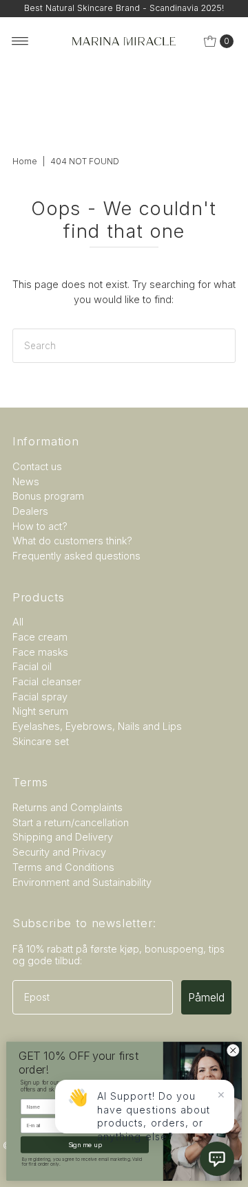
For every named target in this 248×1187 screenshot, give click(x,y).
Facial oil (32, 666)
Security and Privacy (59, 852)
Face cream (40, 637)
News (25, 481)
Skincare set (40, 741)
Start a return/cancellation (70, 822)
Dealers (30, 511)
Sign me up (85, 1145)
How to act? (40, 526)
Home (24, 161)
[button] (217, 1159)
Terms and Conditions (63, 867)
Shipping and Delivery (62, 837)
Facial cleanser (46, 681)
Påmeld (206, 997)
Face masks (40, 652)
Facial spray (40, 696)
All (17, 622)
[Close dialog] (233, 1050)
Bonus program (48, 496)
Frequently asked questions (76, 556)
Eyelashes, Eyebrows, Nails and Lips (97, 726)
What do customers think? (72, 540)
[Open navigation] (20, 41)
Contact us (37, 466)
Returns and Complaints (67, 807)
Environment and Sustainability (82, 882)
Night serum (40, 711)
